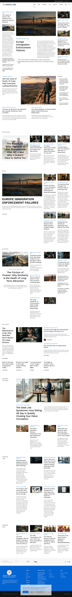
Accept (25, 591)
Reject (32, 591)
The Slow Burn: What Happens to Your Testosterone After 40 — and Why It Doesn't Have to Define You (63, 42)
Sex (27, 578)
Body (27, 574)
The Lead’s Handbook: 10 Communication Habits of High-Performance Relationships (43, 111)
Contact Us (51, 576)
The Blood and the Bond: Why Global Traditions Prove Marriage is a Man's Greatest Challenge (35, 259)
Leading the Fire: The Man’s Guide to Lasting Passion (63, 285)
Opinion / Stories (64, 573)
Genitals (28, 580)
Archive (50, 574)
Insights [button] (61, 4)
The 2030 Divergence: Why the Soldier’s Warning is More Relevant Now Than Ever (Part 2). (22, 540)
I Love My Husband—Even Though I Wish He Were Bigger (7, 69)
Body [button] (39, 4)
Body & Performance (6, 132)
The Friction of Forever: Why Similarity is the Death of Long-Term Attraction (8, 18)
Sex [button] (50, 4)
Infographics (63, 576)
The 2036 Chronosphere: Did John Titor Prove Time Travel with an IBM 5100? (36, 539)
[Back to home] (9, 4)
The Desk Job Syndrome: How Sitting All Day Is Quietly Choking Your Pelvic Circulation (14, 111)
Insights (3, 458)
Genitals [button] (55, 4)
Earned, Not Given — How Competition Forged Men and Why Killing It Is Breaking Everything (50, 189)
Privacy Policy (41, 589)
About (50, 573)
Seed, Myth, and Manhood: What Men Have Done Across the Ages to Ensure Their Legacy (64, 432)
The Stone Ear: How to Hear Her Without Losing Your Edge (63, 264)
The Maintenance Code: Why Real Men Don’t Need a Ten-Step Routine (7, 335)
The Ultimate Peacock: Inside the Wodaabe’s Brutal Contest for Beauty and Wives (49, 540)
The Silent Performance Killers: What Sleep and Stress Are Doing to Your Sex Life (50, 149)
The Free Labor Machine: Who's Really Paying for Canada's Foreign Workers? (34, 59)
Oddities (3, 526)
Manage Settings (40, 591)
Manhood (4, 170)
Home (34, 4)
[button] (67, 1)
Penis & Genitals (5, 380)
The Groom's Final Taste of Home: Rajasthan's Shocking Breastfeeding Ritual (64, 539)
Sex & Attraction (5, 248)
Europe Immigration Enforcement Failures (23, 46)
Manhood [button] (45, 4)
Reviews (62, 574)
